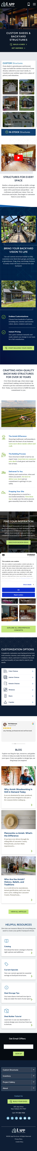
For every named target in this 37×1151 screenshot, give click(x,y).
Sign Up (18, 1054)
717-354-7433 (20, 1113)
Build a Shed (19, 44)
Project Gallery (9, 1082)
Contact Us (18, 1096)
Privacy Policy (18, 1139)
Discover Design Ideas (18, 542)
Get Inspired (17, 48)
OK (19, 590)
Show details (27, 584)
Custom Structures (10, 1070)
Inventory (7, 1076)
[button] (34, 4)
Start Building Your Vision (20, 348)
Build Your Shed (20, 1101)
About (5, 1088)
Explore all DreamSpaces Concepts (18, 629)
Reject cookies (18, 595)
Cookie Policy (19, 1142)
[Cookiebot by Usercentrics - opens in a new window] (27, 555)
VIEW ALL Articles (18, 912)
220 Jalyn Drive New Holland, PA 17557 (18, 1108)
